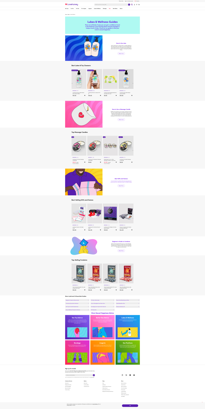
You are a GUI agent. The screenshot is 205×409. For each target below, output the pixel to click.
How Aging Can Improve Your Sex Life (98, 306)
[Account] (134, 4)
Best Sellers (115, 8)
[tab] (74, 389)
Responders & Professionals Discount (107, 391)
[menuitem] (67, 8)
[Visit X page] (126, 375)
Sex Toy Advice (77, 327)
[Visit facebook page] (122, 375)
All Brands (103, 384)
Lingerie (90, 8)
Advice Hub (85, 383)
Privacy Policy (69, 405)
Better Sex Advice (102, 327)
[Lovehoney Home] (71, 4)
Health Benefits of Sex (120, 303)
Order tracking (67, 389)
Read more (102, 48)
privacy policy (92, 377)
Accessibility (123, 396)
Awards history (123, 384)
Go (93, 375)
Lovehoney (102, 11)
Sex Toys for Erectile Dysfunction (72, 306)
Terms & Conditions (124, 388)
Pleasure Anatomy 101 (120, 306)
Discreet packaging (68, 386)
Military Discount (104, 388)
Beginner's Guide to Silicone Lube (72, 300)
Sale (110, 8)
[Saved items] (84, 95)
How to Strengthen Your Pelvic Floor (98, 303)
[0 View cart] (139, 4)
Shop (103, 381)
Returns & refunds (67, 388)
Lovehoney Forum (86, 386)
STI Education (93, 309)
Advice (121, 8)
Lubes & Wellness (97, 8)
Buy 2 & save (74, 70)
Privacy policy (123, 389)
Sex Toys (66, 8)
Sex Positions (128, 352)
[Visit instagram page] (130, 375)
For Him (77, 8)
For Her (72, 8)
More (122, 381)
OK (130, 405)
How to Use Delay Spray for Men (122, 300)
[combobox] (112, 4)
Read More (102, 182)
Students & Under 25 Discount (106, 386)
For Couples (83, 8)
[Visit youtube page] (134, 375)
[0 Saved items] (136, 4)
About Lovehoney (123, 383)
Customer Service (68, 381)
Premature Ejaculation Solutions (72, 303)
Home (66, 14)
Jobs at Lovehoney (123, 386)
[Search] (129, 5)
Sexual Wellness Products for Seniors (73, 309)
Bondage (105, 8)
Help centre (67, 383)
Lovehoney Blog (86, 384)
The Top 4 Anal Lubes (95, 300)
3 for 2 (104, 137)
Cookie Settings (123, 391)
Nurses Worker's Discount (106, 389)
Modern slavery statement (125, 394)
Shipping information (68, 384)
